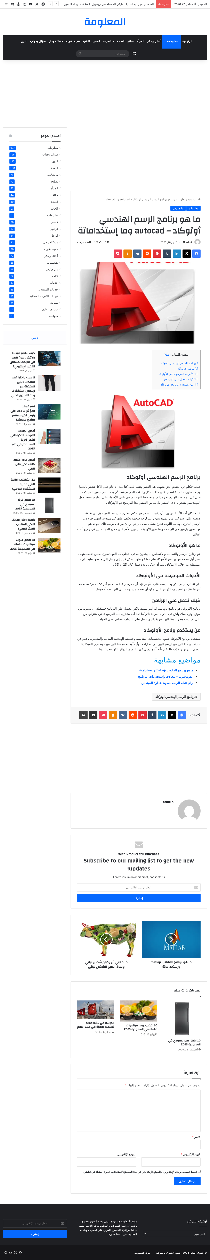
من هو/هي (52, 269)
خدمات (54, 282)
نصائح (130, 41)
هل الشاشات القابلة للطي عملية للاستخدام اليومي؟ (23, 484)
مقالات (54, 195)
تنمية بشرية (73, 41)
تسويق (54, 302)
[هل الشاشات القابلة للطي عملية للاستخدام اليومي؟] (49, 485)
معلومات (172, 41)
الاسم (196, 1137)
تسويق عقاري (50, 309)
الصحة (120, 41)
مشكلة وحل (56, 41)
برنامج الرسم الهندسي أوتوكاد (179, 363)
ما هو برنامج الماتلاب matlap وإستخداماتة (166, 670)
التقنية (86, 41)
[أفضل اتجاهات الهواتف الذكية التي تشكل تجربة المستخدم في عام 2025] (49, 436)
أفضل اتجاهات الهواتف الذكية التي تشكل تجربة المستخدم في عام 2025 (22, 439)
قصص (96, 41)
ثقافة (55, 276)
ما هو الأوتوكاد (188, 368)
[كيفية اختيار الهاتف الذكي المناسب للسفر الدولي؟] (49, 525)
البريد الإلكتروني (191, 1154)
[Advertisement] (105, 92)
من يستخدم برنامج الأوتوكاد (179, 384)
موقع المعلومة (142, 1252)
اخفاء (168, 354)
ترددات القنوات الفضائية (44, 296)
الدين (24, 41)
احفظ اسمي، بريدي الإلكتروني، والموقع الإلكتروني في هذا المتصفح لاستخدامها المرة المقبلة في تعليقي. (140, 1171)
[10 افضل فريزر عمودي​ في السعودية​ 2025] (182, 1018)
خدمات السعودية (48, 289)
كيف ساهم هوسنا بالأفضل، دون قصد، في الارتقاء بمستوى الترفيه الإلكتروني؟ (22, 359)
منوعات (53, 316)
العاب (54, 208)
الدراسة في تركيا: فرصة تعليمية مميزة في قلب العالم (95, 1025)
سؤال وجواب (38, 41)
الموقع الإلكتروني (126, 1154)
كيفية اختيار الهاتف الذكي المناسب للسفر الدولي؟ (23, 524)
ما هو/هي (178, 208)
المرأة (140, 41)
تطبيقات (52, 215)
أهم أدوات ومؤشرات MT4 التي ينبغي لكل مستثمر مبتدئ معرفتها (22, 413)
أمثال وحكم (154, 41)
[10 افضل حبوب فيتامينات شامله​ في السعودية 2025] (138, 1010)
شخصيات (108, 41)
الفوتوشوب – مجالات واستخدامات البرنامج (165, 676)
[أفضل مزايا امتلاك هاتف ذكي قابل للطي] (49, 465)
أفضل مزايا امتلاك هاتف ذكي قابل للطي (24, 464)
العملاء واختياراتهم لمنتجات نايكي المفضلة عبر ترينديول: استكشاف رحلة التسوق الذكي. (22, 386)
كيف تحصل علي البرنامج (181, 379)
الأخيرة (35, 338)
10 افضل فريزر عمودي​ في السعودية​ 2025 (184, 1042)
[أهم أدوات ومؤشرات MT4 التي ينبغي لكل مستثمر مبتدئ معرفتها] (49, 412)
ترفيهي (54, 228)
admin (189, 242)
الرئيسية (187, 41)
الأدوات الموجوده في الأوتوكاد (178, 373)
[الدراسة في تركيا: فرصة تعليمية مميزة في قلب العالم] (95, 1009)
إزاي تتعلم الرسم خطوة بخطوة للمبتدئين (167, 683)
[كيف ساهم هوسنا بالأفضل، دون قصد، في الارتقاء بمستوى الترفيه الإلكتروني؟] (49, 358)
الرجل (54, 235)
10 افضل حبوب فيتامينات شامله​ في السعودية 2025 (140, 1027)
